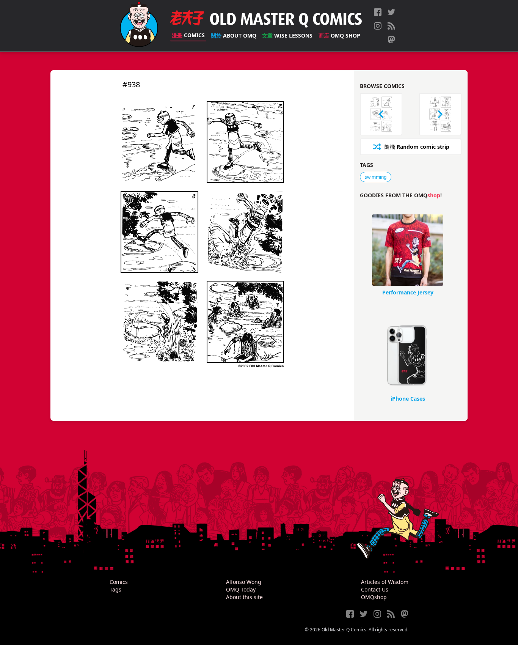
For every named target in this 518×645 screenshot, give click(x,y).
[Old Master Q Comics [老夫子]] (139, 26)
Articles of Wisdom (384, 581)
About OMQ (233, 35)
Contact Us (374, 589)
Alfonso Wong (243, 581)
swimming (375, 177)
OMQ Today (241, 589)
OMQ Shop (339, 35)
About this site (244, 597)
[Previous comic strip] (381, 114)
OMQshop (374, 597)
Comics (188, 35)
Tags (115, 589)
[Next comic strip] (440, 114)
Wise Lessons (287, 35)
